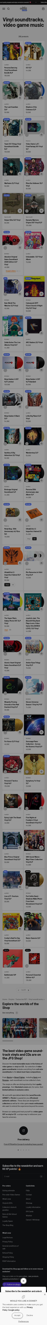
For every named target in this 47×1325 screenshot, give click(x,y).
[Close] (45, 1294)
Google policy (14, 1310)
